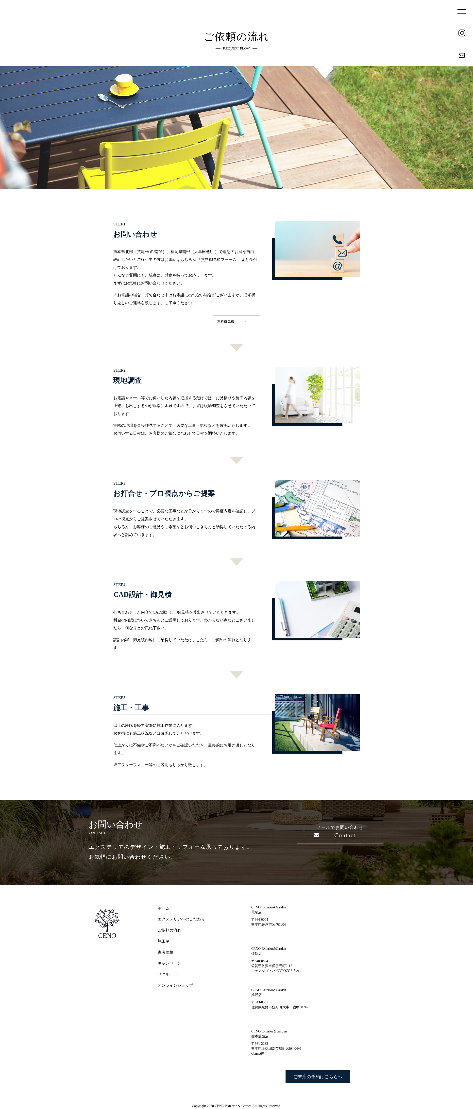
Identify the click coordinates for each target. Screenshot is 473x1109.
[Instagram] (462, 33)
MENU (462, 11)
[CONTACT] (462, 55)
